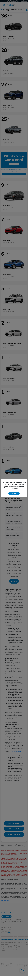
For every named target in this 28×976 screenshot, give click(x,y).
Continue (14, 493)
